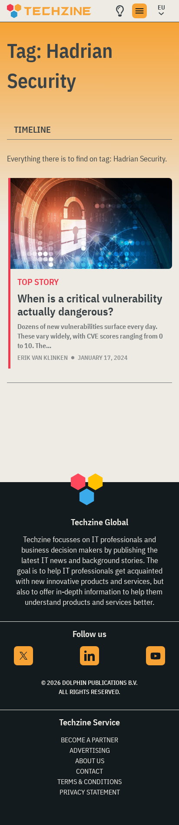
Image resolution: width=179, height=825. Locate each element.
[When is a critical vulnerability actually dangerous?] (91, 223)
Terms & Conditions (89, 781)
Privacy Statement (90, 792)
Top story (38, 282)
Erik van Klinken (42, 358)
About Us (89, 760)
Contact (89, 771)
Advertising (90, 750)
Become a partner (89, 739)
